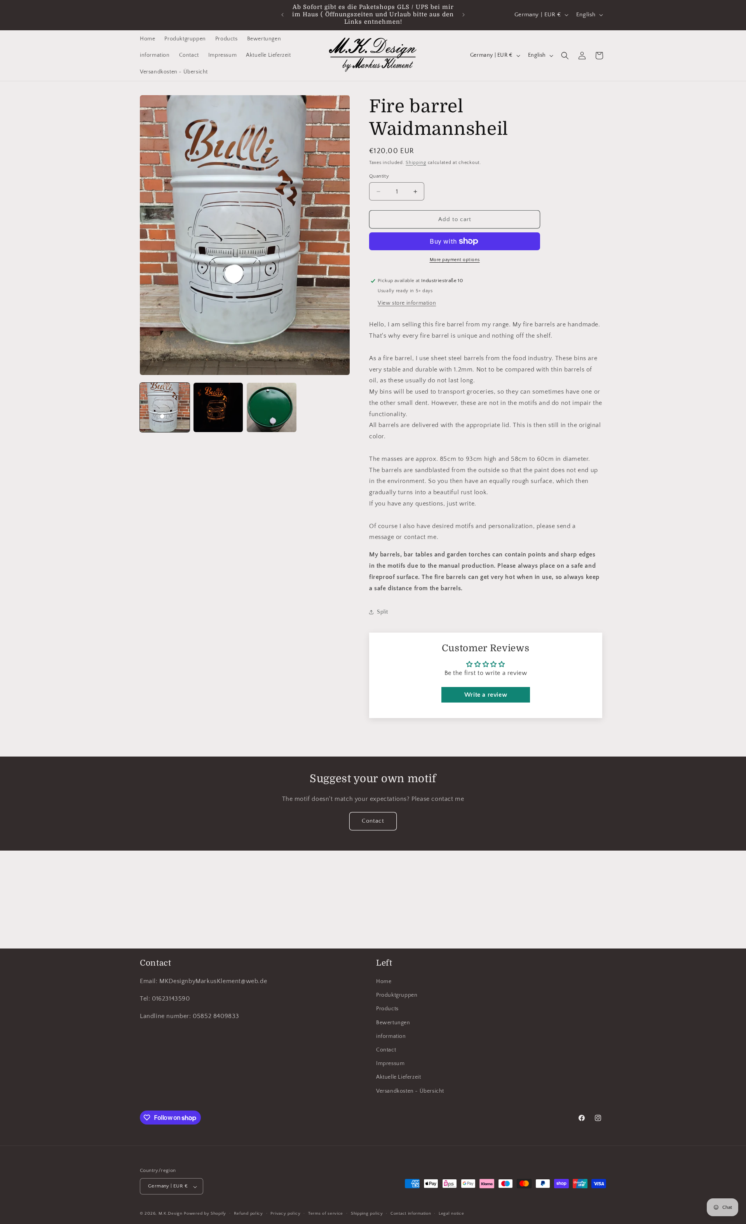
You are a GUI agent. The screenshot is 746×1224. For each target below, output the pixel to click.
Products (387, 1009)
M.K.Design (171, 1214)
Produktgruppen (396, 995)
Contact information (410, 1214)
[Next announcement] (463, 14)
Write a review (485, 694)
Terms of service (325, 1214)
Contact (373, 821)
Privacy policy (285, 1214)
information (391, 1036)
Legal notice (451, 1214)
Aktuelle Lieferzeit (398, 1077)
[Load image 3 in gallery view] (271, 407)
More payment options (455, 259)
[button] (564, 55)
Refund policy (248, 1214)
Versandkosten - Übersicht (410, 1091)
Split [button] (382, 612)
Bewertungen (393, 1023)
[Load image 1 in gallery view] (165, 407)
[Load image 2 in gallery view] (218, 407)
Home (383, 981)
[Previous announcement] (282, 14)
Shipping (416, 162)
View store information (407, 303)
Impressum (390, 1064)
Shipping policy (367, 1214)
